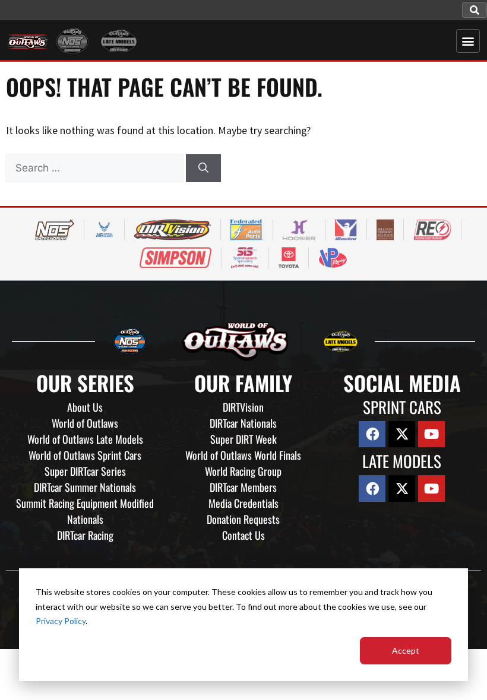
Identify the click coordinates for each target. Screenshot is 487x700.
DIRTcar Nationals (243, 423)
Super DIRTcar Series (85, 471)
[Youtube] (431, 434)
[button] (474, 10)
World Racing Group (243, 471)
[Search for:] (96, 167)
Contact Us (243, 535)
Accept (405, 650)
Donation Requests (243, 519)
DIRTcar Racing (85, 535)
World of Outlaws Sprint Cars (85, 455)
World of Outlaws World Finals (243, 455)
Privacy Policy (61, 621)
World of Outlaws (85, 423)
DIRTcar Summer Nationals (85, 487)
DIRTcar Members (243, 487)
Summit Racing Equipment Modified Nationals (85, 511)
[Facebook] (372, 434)
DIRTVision (243, 407)
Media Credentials (243, 503)
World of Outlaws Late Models (85, 439)
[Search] (203, 168)
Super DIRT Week (243, 439)
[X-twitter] (401, 434)
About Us (85, 407)
